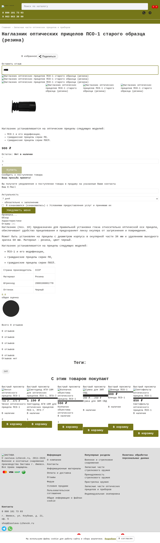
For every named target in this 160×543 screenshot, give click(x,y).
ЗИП (6, 371)
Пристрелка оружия (97, 482)
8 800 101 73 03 (12, 511)
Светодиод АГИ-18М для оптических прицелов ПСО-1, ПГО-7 (41, 407)
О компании (54, 460)
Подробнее (110, 539)
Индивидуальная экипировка (102, 494)
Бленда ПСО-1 (116, 397)
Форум (50, 481)
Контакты (52, 464)
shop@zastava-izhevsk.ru (18, 523)
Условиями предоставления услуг (71, 205)
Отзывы (51, 477)
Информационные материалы (64, 468)
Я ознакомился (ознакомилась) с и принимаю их (58, 205)
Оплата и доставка (59, 473)
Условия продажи (57, 486)
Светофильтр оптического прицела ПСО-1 (142, 407)
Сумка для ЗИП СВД (95, 401)
